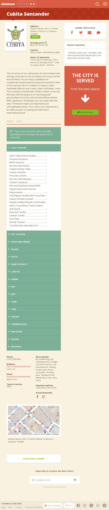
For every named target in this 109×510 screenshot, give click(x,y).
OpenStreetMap (46, 434)
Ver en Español (54, 505)
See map (35, 37)
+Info (19, 121)
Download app (86, 112)
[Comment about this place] (98, 32)
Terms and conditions (34, 507)
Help (10, 507)
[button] (26, 4)
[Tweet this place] (81, 32)
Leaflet (35, 434)
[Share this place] (72, 32)
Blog (3, 507)
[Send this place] (89, 32)
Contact (18, 507)
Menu (10, 121)
